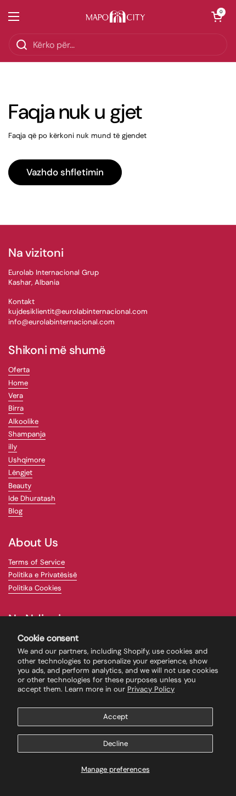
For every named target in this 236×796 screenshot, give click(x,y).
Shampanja (27, 434)
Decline (115, 743)
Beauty (19, 485)
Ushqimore (26, 460)
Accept (115, 716)
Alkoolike (23, 421)
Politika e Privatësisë (42, 574)
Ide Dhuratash (31, 498)
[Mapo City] (115, 17)
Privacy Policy (151, 689)
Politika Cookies (34, 588)
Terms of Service (36, 562)
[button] (217, 16)
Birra (16, 408)
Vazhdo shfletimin (65, 172)
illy (12, 446)
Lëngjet (20, 472)
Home (18, 383)
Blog (15, 511)
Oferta (19, 369)
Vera (15, 395)
